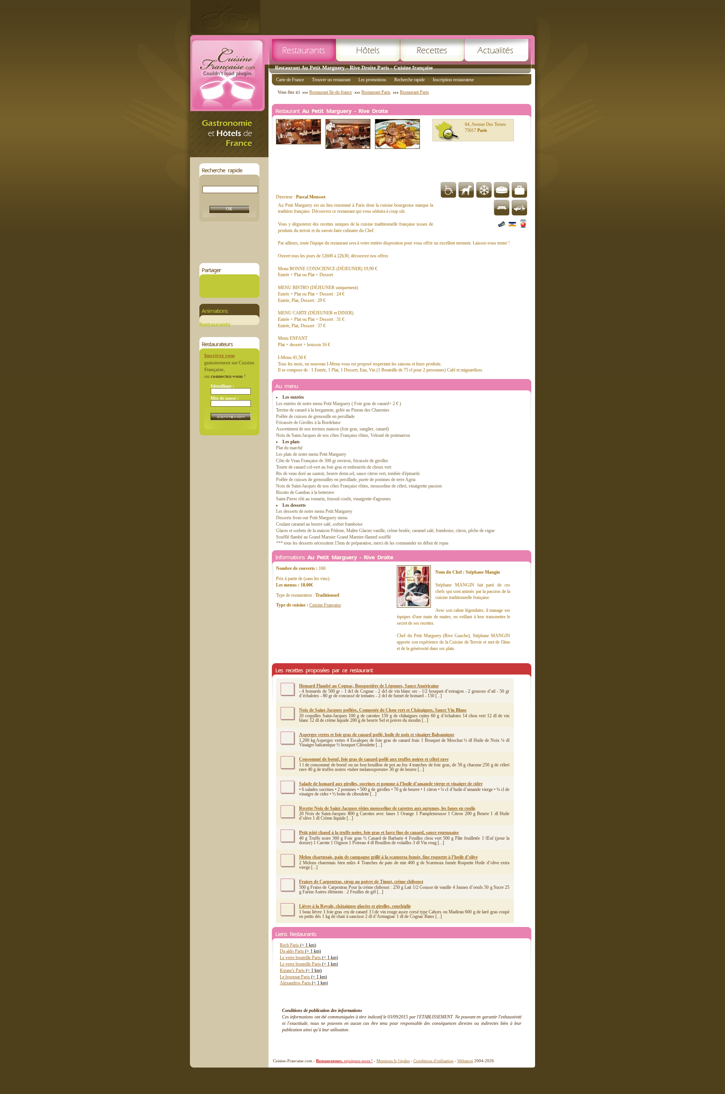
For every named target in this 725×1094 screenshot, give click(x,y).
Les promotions (372, 79)
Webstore (465, 1060)
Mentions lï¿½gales (393, 1060)
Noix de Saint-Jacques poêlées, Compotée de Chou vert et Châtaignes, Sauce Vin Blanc (383, 710)
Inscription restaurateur (453, 79)
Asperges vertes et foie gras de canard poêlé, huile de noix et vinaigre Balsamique (376, 734)
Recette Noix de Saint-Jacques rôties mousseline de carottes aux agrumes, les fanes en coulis (387, 808)
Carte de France (290, 79)
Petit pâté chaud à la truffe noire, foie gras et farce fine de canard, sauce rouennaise (379, 832)
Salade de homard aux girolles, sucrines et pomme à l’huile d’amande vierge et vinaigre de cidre (391, 783)
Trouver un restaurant (331, 79)
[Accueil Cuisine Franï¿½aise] (229, 155)
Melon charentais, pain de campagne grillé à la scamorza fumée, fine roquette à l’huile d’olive (388, 857)
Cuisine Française (325, 605)
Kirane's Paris (301, 970)
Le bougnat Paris (303, 976)
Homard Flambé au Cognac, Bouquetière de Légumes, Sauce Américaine (369, 686)
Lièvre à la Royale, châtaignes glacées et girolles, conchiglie (355, 906)
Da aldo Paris (300, 951)
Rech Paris (298, 945)
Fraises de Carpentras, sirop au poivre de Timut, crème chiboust (361, 881)
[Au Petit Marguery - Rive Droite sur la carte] (447, 131)
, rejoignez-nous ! (344, 1060)
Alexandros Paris (304, 983)
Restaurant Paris (375, 92)
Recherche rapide (409, 79)
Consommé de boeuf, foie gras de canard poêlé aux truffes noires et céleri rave (374, 759)
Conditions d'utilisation (433, 1060)
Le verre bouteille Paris (309, 957)
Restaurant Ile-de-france (330, 92)
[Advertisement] (397, 17)
